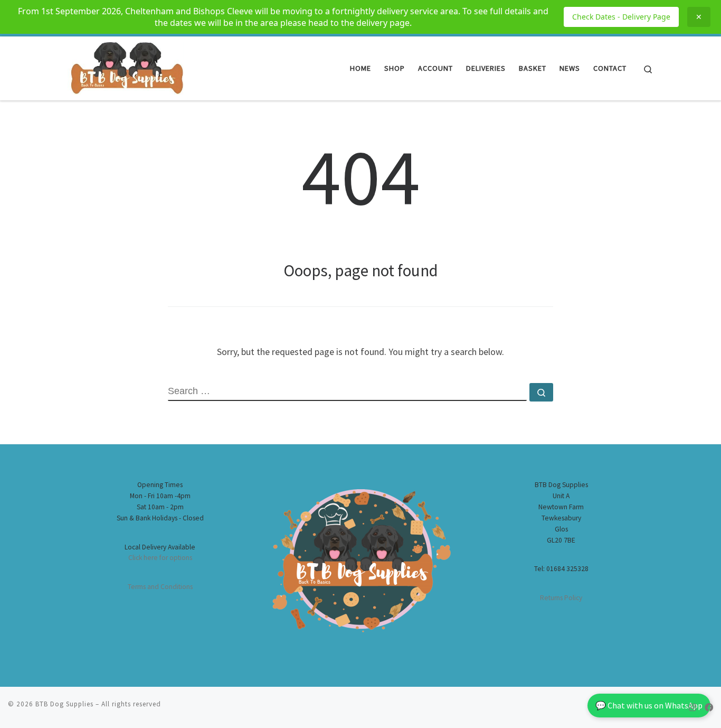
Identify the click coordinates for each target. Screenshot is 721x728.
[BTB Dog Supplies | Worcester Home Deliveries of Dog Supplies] (126, 66)
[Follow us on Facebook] (709, 707)
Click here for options (160, 557)
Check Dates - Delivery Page (621, 17)
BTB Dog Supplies (64, 703)
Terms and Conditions (160, 586)
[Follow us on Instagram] (692, 707)
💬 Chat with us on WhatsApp (649, 705)
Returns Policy (561, 597)
